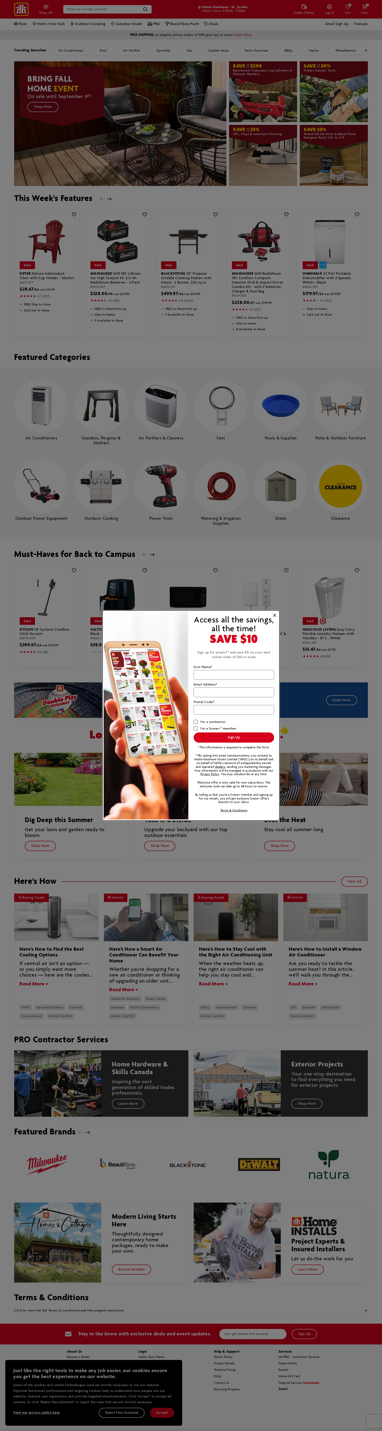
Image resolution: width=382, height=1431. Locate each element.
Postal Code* (204, 702)
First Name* (203, 667)
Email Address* (205, 684)
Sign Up (234, 737)
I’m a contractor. (213, 722)
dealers (220, 767)
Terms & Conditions (234, 811)
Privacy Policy (210, 774)
